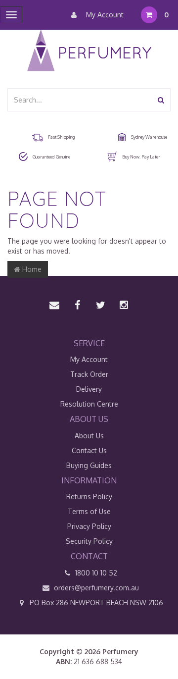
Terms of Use (89, 511)
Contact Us (89, 450)
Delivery (89, 389)
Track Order (89, 374)
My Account (104, 14)
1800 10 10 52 (95, 573)
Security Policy (89, 541)
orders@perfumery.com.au (96, 587)
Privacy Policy (89, 526)
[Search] (161, 100)
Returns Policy (89, 496)
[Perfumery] (89, 52)
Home (31, 269)
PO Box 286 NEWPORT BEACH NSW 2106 (95, 602)
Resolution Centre (89, 404)
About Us (89, 435)
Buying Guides (89, 465)
